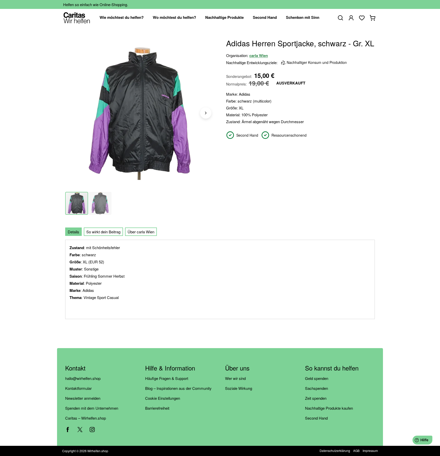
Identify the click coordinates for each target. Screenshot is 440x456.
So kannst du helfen (332, 368)
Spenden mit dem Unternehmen (91, 408)
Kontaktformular (78, 388)
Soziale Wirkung (238, 388)
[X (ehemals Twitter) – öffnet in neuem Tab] (80, 429)
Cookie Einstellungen (162, 398)
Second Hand (316, 418)
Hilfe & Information (170, 368)
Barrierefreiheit (157, 408)
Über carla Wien (141, 231)
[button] (205, 113)
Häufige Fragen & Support (166, 378)
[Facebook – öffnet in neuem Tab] (68, 429)
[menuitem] (122, 18)
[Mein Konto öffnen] (351, 17)
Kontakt (75, 368)
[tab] (73, 231)
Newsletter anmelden (82, 398)
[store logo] (76, 17)
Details (73, 231)
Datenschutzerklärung (335, 450)
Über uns (237, 368)
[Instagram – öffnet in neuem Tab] (92, 429)
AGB (356, 450)
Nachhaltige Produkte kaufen (329, 408)
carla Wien (258, 55)
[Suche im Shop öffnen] (340, 17)
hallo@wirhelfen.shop (83, 378)
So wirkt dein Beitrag (103, 231)
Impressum (370, 450)
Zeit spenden (315, 398)
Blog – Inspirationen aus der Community (178, 388)
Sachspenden (316, 388)
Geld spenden (316, 378)
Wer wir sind (235, 378)
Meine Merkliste (362, 17)
